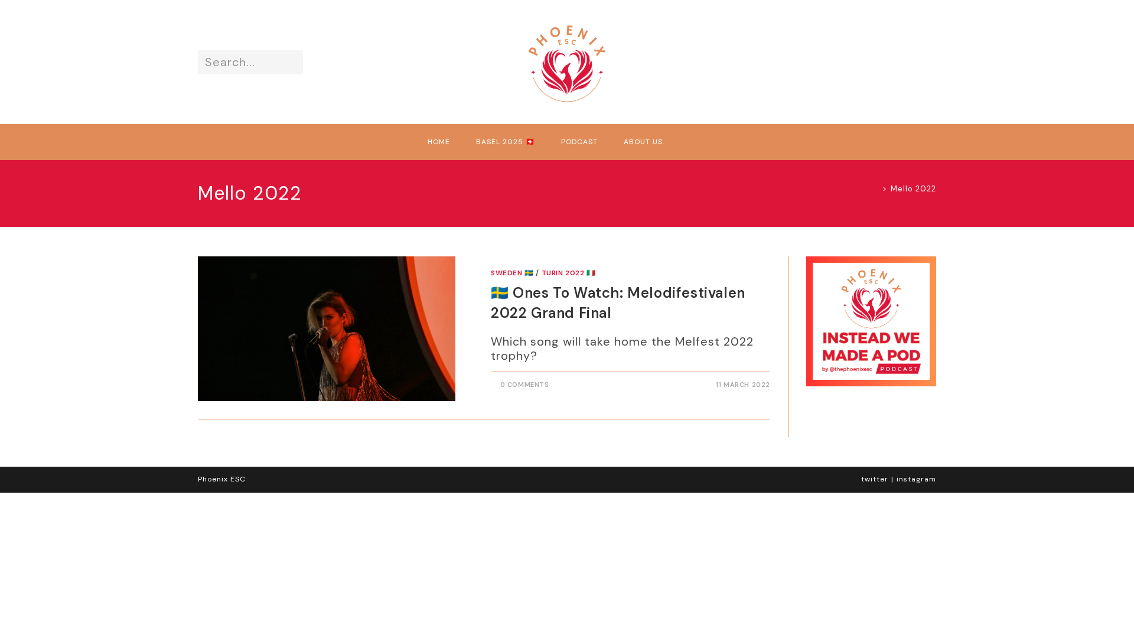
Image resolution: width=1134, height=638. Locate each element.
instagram (916, 479)
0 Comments (524, 384)
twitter (874, 479)
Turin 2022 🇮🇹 (569, 273)
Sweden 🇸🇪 (512, 273)
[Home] (875, 189)
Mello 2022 (913, 189)
